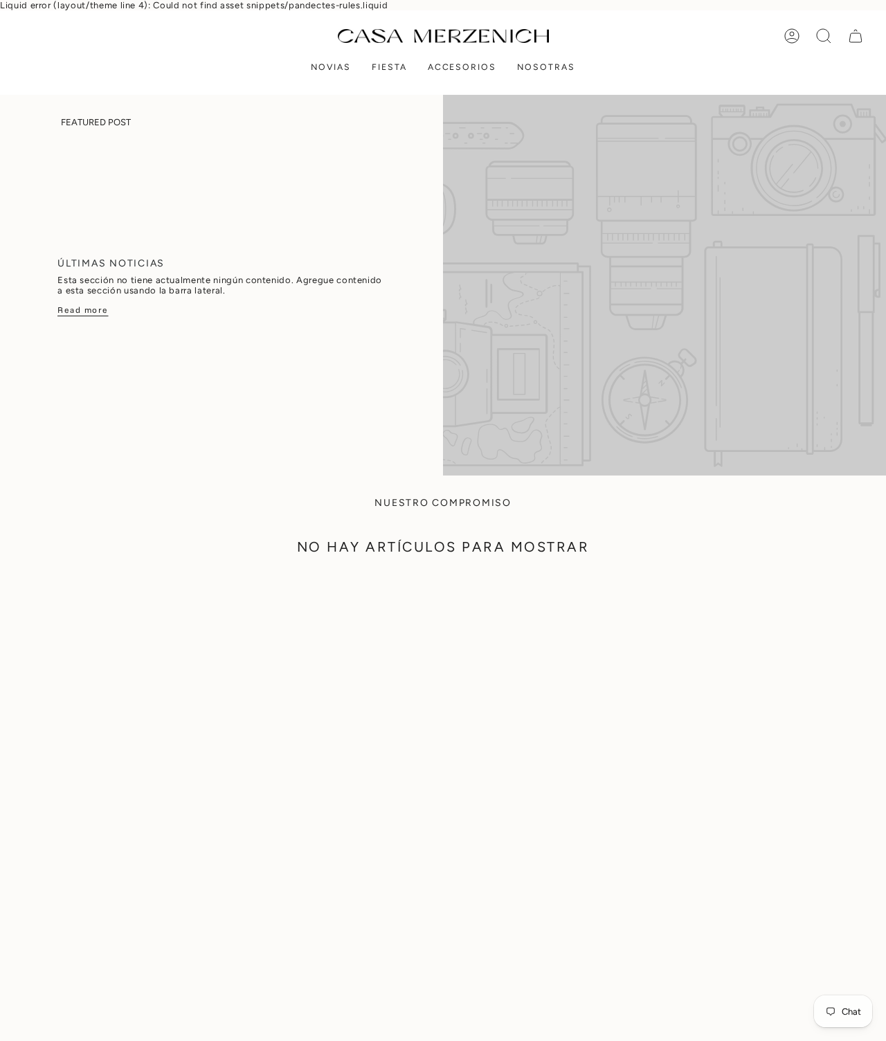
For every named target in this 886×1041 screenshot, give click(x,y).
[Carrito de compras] (855, 36)
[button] (330, 68)
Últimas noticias (111, 263)
